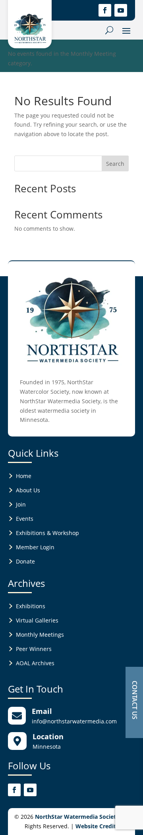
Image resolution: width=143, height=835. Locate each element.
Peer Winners (34, 649)
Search (115, 163)
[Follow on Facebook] (105, 10)
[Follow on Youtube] (120, 10)
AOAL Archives (35, 663)
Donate (25, 561)
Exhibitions (30, 606)
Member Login (35, 547)
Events (24, 518)
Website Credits (97, 826)
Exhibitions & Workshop (47, 533)
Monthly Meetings (40, 634)
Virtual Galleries (37, 620)
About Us (28, 490)
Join (21, 504)
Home (23, 476)
